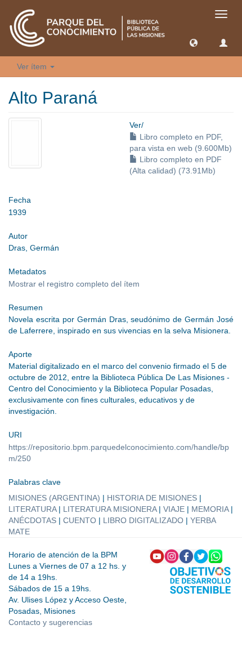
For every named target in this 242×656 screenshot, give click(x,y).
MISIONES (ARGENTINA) (54, 497)
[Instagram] (171, 555)
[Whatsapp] (215, 555)
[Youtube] (157, 555)
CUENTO (79, 520)
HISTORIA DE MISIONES (152, 497)
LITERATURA (32, 509)
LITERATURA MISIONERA (109, 509)
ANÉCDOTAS (32, 520)
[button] (193, 42)
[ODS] (200, 579)
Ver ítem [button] (33, 66)
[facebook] (186, 555)
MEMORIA (209, 509)
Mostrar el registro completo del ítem (74, 283)
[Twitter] (201, 555)
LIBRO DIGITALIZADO (143, 520)
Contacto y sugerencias (50, 622)
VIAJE (174, 509)
